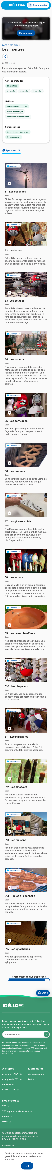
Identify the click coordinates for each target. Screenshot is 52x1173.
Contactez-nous (36, 1074)
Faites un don (12, 1089)
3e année (11, 91)
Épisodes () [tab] (11, 150)
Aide (44, 993)
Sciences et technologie (17, 106)
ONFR (15, 1121)
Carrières (12, 1084)
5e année (37, 91)
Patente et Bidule (11, 45)
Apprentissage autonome (17, 132)
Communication (13, 137)
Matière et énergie (15, 111)
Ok (27, 1165)
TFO (15, 1106)
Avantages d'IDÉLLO (12, 1074)
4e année (24, 91)
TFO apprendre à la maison (15, 1111)
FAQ (36, 1079)
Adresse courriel (11, 1036)
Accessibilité (8, 1145)
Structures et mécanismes (18, 117)
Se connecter (40, 5)
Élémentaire (12, 86)
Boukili (15, 1116)
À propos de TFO (12, 1079)
